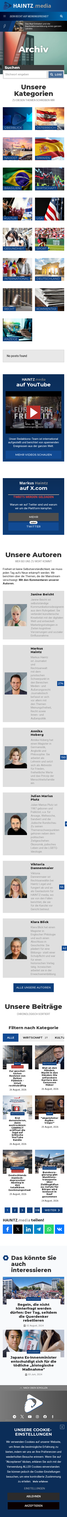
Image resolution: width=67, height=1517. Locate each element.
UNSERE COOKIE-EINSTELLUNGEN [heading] (33, 1432)
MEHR (33, 517)
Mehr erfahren (40, 1481)
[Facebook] (45, 1416)
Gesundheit (33, 1352)
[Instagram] (37, 1416)
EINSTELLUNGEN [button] (34, 1488)
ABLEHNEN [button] (33, 1496)
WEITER (50, 1210)
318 (37, 1210)
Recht (17, 1063)
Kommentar (17, 1067)
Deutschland (49, 1063)
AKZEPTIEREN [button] (34, 1505)
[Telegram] (14, 1416)
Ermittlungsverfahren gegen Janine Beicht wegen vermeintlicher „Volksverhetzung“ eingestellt (42, 26)
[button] (61, 16)
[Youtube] (29, 1416)
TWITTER (33, 526)
